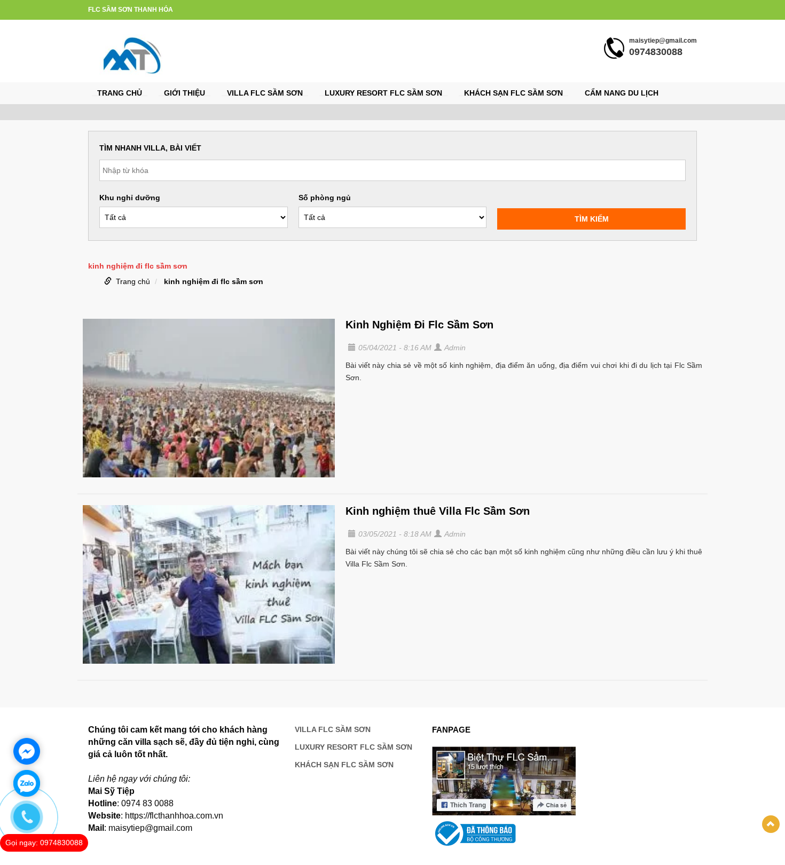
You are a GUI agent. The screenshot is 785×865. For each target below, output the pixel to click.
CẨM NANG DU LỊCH (621, 93)
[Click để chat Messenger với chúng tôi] (26, 751)
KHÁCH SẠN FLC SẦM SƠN (513, 93)
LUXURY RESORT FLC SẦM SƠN (383, 93)
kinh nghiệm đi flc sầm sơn (213, 281)
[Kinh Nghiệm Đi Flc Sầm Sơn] (209, 398)
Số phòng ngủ (325, 197)
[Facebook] (504, 780)
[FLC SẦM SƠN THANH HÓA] (132, 55)
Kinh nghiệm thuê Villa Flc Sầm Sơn (438, 511)
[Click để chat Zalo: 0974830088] (26, 783)
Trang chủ (119, 93)
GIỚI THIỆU (184, 93)
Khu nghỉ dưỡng (129, 197)
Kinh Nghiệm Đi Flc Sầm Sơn (419, 325)
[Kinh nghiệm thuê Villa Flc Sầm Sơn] (209, 584)
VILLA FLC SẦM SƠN (265, 93)
